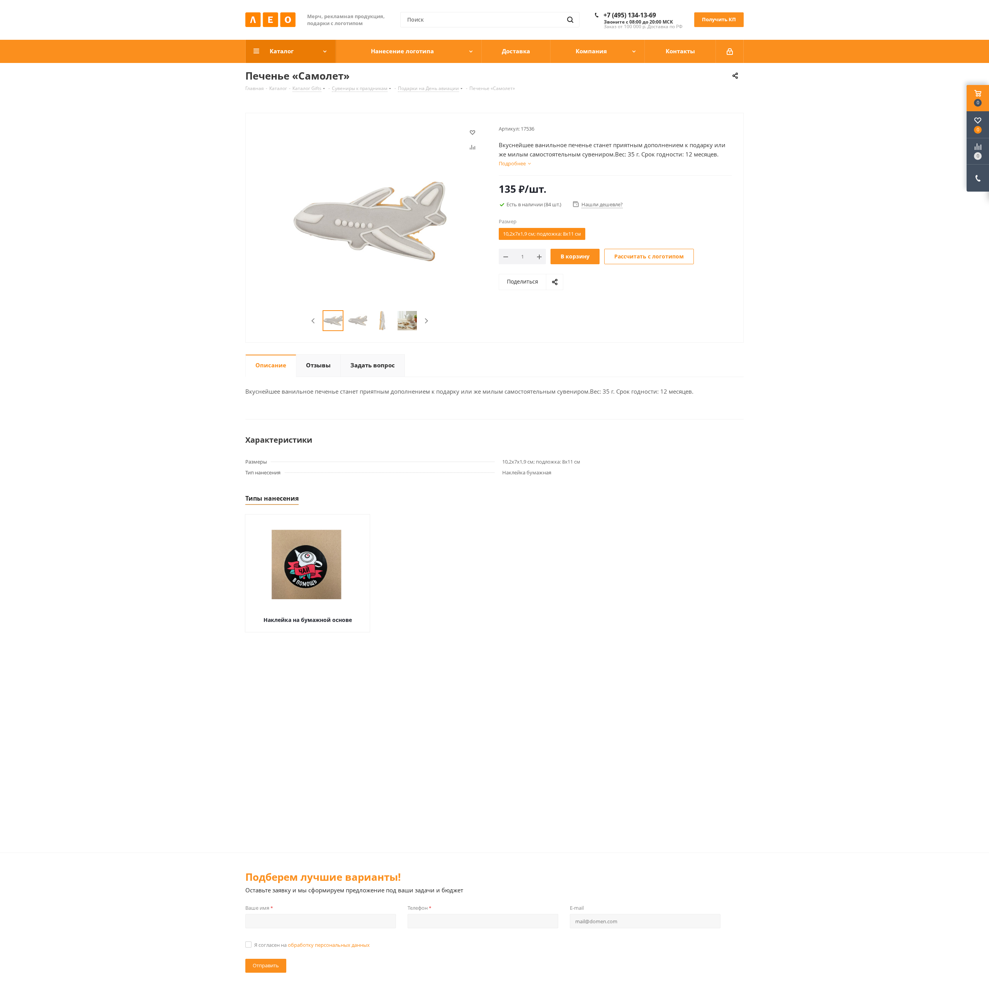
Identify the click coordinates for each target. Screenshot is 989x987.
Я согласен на (312, 944)
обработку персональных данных (329, 944)
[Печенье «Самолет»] (370, 220)
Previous (313, 320)
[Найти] (570, 19)
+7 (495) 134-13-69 (629, 15)
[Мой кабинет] (729, 51)
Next (426, 320)
